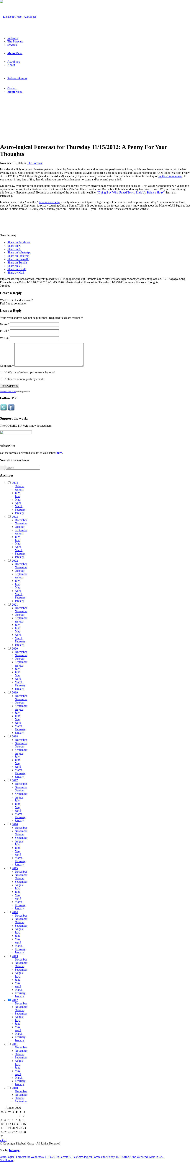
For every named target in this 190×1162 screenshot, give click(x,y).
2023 (15, 516)
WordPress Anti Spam (8, 392)
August (19, 489)
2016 (15, 824)
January (19, 513)
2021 (15, 604)
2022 (15, 560)
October (19, 486)
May (17, 499)
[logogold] (18, 16)
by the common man (170, 176)
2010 (15, 1088)
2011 (15, 1044)
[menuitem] (98, 38)
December (21, 520)
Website (4, 338)
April (18, 502)
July (17, 492)
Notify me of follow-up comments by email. (30, 372)
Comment (7, 365)
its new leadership (49, 202)
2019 (15, 692)
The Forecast (34, 163)
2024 (15, 482)
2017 (15, 780)
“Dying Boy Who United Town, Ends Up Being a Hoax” (131, 192)
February (20, 509)
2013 (15, 956)
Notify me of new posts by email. (23, 379)
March (18, 506)
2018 (15, 736)
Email (4, 331)
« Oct (3, 1140)
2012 (15, 1000)
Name (4, 324)
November (21, 523)
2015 (15, 868)
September (21, 530)
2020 (15, 648)
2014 (15, 912)
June (17, 496)
